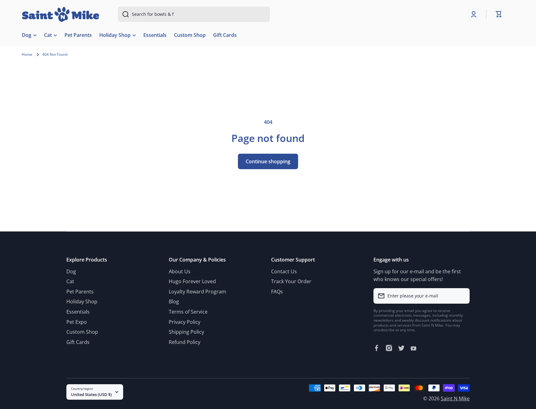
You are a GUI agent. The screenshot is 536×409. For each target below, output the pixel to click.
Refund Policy (184, 342)
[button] (499, 14)
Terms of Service (188, 311)
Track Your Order (291, 281)
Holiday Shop (81, 301)
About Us (179, 271)
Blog (174, 301)
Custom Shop (82, 331)
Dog (71, 271)
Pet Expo (76, 322)
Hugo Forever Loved (192, 281)
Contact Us (284, 271)
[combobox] (194, 14)
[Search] (123, 14)
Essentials (78, 311)
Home (27, 54)
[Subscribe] (462, 296)
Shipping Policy (186, 331)
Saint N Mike (455, 398)
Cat (70, 281)
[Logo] (60, 14)
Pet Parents (80, 291)
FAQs (277, 291)
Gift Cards (78, 342)
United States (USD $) (91, 394)
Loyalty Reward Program (197, 291)
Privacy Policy (184, 322)
